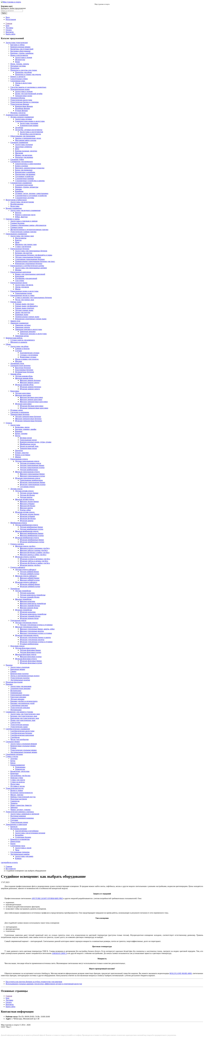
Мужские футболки (28, 518)
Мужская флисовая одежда (26, 659)
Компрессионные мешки (20, 47)
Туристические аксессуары (21, 100)
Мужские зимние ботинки (30, 387)
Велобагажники (16, 204)
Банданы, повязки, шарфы (25, 429)
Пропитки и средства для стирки (23, 70)
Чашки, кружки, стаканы (20, 810)
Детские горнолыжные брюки (32, 465)
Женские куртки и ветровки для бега (35, 548)
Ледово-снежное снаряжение (22, 117)
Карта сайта (10, 34)
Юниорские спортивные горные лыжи (30, 319)
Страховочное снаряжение (21, 183)
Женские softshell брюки (29, 578)
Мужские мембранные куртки (32, 542)
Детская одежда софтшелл (25, 569)
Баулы (12, 761)
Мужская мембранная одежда (27, 538)
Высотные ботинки (23, 368)
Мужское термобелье (23, 610)
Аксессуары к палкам (23, 91)
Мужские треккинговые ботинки (28, 421)
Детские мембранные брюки (31, 527)
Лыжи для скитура (22, 312)
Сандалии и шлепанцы (19, 412)
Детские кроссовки (23, 393)
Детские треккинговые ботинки (28, 416)
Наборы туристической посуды (23, 797)
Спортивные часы (17, 846)
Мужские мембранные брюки (32, 540)
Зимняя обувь (15, 374)
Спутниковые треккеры (20, 852)
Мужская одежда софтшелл (26, 582)
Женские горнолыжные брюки (32, 474)
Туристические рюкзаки (20, 708)
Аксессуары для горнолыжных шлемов (31, 268)
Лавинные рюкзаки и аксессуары (28, 329)
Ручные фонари (21, 111)
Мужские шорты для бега (30, 565)
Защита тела (15, 321)
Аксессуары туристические (17, 43)
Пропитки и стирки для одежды (28, 74)
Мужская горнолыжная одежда (27, 478)
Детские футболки (27, 495)
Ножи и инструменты (19, 55)
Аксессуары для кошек (29, 123)
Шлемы (18, 270)
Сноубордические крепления (22, 735)
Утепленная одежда (18, 620)
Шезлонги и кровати (18, 342)
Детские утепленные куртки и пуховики (36, 625)
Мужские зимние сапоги (30, 389)
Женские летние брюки (29, 501)
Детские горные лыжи (24, 310)
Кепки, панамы (21, 433)
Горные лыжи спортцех (24, 308)
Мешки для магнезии (23, 155)
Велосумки (14, 206)
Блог (7, 26)
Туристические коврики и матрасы (20, 812)
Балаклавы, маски (22, 427)
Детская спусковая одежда (30, 463)
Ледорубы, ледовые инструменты (28, 130)
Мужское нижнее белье (29, 618)
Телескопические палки (20, 89)
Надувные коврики (18, 816)
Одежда (9, 423)
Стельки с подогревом (29, 355)
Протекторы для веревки (25, 174)
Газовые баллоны (17, 223)
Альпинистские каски (24, 185)
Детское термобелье (23, 591)
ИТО (17, 149)
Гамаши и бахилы (22, 348)
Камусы (18, 240)
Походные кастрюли (18, 799)
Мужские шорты (26, 521)
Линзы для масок (22, 287)
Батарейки (19, 835)
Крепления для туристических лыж (24, 718)
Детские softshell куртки (29, 574)
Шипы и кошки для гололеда (26, 359)
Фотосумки (15, 784)
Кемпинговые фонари (24, 106)
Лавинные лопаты (22, 327)
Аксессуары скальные (24, 145)
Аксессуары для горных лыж (22, 236)
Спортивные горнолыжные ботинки (30, 259)
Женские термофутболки (30, 606)
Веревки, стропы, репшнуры (26, 187)
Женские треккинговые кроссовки (34, 402)
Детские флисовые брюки (30, 650)
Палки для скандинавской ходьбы (28, 94)
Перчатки (19, 450)
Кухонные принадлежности (21, 793)
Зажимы (18, 189)
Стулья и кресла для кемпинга (22, 340)
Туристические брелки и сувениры (24, 102)
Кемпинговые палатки (19, 674)
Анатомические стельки (29, 353)
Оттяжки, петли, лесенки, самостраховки (31, 193)
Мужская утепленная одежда (26, 635)
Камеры (18, 858)
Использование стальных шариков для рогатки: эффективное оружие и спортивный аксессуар (44, 984)
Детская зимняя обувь (24, 376)
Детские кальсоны (27, 593)
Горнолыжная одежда (19, 459)
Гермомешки (20, 767)
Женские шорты (26, 508)
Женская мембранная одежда (26, 531)
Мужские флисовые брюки (31, 661)
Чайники (14, 807)
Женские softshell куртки (30, 580)
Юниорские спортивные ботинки (28, 264)
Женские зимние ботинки (30, 380)
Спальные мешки (13, 742)
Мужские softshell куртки (30, 586)
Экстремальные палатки (20, 680)
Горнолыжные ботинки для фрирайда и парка (33, 255)
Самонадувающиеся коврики (22, 818)
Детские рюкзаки (17, 699)
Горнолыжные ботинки (19, 249)
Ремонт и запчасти (17, 77)
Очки (17, 85)
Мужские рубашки (27, 516)
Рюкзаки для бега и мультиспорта (23, 701)
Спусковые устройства (24, 176)
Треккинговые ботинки (19, 414)
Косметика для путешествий (21, 49)
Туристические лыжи (19, 727)
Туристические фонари (19, 104)
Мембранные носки (28, 444)
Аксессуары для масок (24, 285)
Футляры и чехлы (17, 786)
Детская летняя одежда (24, 491)
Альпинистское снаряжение (17, 115)
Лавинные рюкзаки (28, 331)
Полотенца (14, 68)
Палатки (9, 665)
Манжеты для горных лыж (26, 244)
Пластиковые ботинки (24, 370)
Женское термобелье (23, 599)
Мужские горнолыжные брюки (32, 482)
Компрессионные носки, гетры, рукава (35, 442)
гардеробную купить (9, 862)
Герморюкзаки (16, 693)
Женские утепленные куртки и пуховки (36, 633)
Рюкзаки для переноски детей (22, 703)
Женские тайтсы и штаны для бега (34, 550)
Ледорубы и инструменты (30, 134)
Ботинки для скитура (23, 253)
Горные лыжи (15, 302)
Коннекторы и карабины (25, 172)
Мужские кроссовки (23, 404)
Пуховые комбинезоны (29, 644)
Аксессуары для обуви (19, 346)
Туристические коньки (19, 725)
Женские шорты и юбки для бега (33, 555)
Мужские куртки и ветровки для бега (35, 559)
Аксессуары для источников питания (30, 833)
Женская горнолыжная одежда (27, 472)
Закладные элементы (23, 147)
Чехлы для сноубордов (19, 739)
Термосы (13, 803)
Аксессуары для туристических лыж (25, 714)
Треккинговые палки (23, 96)
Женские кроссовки (23, 395)
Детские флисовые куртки (30, 652)
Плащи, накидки (22, 453)
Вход (8, 17)
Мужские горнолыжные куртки (32, 484)
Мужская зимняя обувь (24, 385)
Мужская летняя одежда (24, 512)
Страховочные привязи (24, 179)
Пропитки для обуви (23, 72)
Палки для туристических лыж (22, 720)
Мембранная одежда (18, 523)
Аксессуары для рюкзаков (20, 686)
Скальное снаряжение (19, 142)
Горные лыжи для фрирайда (26, 306)
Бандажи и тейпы (17, 45)
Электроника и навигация (16, 824)
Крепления (19, 276)
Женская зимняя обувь (24, 378)
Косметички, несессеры (19, 771)
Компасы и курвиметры (20, 839)
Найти (4, 13)
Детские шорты (26, 497)
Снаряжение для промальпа (21, 162)
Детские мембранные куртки (31, 529)
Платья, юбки (25, 510)
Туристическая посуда (14, 788)
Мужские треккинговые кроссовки (34, 408)
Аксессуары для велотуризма (22, 202)
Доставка (9, 28)
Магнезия (19, 153)
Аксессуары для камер (24, 856)
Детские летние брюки (29, 493)
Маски (17, 289)
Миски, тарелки (16, 795)
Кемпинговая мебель (14, 338)
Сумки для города (17, 780)
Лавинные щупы (22, 336)
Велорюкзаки (15, 691)
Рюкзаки (9, 684)
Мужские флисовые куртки (31, 663)
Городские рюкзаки (18, 697)
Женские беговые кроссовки (31, 397)
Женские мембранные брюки (31, 533)
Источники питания (18, 829)
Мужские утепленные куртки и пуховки (36, 642)
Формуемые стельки (28, 357)
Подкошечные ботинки (24, 372)
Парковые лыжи (21, 315)
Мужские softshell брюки (30, 584)
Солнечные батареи (23, 837)
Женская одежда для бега (25, 546)
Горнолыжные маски (18, 283)
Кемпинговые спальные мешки (23, 746)
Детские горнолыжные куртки (32, 467)
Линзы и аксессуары (23, 83)
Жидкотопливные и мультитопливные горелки (29, 230)
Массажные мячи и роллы (25, 140)
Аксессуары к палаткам (19, 667)
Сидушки (14, 820)
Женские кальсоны (27, 601)
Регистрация (11, 19)
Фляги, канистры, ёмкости (21, 805)
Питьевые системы (18, 66)
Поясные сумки (16, 778)
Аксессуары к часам (23, 848)
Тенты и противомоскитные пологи (24, 676)
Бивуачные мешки (17, 669)
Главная (9, 23)
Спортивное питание (14, 754)
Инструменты (20, 238)
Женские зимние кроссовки (31, 399)
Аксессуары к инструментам (31, 132)
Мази (17, 242)
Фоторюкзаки (15, 710)
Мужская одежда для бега (25, 557)
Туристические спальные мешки (23, 750)
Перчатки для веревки (24, 157)
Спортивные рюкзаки (19, 705)
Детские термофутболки (29, 597)
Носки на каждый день (29, 446)
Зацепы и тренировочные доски (28, 138)
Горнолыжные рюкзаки (19, 695)
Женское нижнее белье (29, 608)
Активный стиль (17, 363)
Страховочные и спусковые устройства (31, 196)
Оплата (9, 30)
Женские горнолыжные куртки (32, 476)
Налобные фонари (22, 108)
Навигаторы (15, 841)
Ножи (17, 62)
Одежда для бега (17, 544)
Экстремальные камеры (20, 854)
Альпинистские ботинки (20, 365)
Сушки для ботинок (23, 247)
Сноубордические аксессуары (22, 731)
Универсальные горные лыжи (27, 317)
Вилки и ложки (16, 790)
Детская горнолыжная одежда (27, 461)
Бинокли (13, 827)
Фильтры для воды (18, 113)
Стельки (18, 351)
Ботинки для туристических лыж (23, 716)
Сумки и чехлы (12, 756)
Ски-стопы (19, 281)
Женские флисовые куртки (31, 657)
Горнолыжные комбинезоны (31, 480)
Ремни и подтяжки (22, 455)
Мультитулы (20, 60)
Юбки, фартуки (21, 217)
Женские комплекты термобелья (33, 603)
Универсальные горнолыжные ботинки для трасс (35, 261)
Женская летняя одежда (24, 499)
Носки (17, 436)
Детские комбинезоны (29, 470)
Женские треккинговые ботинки (28, 419)
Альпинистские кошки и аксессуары (30, 121)
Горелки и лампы (13, 219)
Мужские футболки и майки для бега (35, 563)
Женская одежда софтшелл (26, 576)
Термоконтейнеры (17, 98)
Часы (17, 850)
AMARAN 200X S (59, 953)
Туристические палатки (20, 678)
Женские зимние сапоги (29, 382)
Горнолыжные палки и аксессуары (24, 291)
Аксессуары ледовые (23, 119)
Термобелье (15, 589)
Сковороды (14, 801)
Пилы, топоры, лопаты (19, 64)
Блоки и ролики (21, 166)
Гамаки (13, 671)
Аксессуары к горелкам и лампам (23, 221)
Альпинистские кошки (29, 125)
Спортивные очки (17, 81)
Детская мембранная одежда (26, 525)
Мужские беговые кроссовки (31, 406)
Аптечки (13, 759)
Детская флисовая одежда (25, 648)
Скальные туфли (17, 159)
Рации (12, 844)
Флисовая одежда (17, 646)
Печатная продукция (14, 682)
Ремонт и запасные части (25, 215)
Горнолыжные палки (23, 293)
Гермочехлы (20, 769)
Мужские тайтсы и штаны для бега (34, 561)
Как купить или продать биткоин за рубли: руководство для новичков (34, 982)
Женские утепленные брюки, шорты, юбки (37, 629)
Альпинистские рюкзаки (20, 688)
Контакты (10, 32)
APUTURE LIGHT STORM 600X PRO (47, 898)
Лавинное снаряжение (19, 323)
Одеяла (13, 748)
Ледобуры (19, 128)
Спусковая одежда (27, 487)
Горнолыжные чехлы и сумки (22, 295)
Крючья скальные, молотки (26, 151)
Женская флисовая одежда (25, 654)
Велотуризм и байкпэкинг (16, 200)
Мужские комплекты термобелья (33, 614)
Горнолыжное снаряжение (16, 234)
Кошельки (14, 773)
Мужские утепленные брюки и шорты (35, 637)
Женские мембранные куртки (32, 535)
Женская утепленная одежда (26, 627)
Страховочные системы (24, 198)
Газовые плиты (16, 227)
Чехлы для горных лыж (24, 300)
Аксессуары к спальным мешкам (23, 744)
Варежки (18, 431)
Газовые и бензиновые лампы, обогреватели (28, 225)
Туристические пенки (19, 822)
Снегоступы (15, 722)
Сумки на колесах (17, 782)
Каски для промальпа (23, 170)
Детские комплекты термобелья (32, 595)
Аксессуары (15, 425)
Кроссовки (14, 391)
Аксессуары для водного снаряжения (25, 210)
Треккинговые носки (28, 448)
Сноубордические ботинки (21, 733)
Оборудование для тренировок (22, 136)
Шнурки (18, 361)
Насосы (18, 213)
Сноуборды (15, 737)
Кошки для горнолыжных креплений (30, 274)
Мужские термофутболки (30, 616)
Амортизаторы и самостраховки (28, 164)
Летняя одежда (16, 489)
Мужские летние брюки (29, 514)
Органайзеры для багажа (20, 776)
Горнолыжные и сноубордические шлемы (27, 266)
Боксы (12, 763)
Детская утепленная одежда (26, 623)
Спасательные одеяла (19, 79)
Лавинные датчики (23, 325)
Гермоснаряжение (17, 765)
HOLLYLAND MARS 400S (181, 973)
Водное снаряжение (14, 208)
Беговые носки (26, 438)
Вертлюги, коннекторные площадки (29, 168)
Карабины (19, 191)
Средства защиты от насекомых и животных (28, 87)
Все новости (11, 869)
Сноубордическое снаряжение (18, 729)
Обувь (8, 344)
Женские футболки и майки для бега (34, 552)
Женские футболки (27, 506)
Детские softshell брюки (29, 572)
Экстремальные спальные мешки (23, 752)
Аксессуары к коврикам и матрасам (24, 814)
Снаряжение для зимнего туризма (19, 712)
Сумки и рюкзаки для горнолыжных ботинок (33, 298)
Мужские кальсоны (28, 612)
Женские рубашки (27, 504)
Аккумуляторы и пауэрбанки (26, 831)
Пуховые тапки (16, 410)
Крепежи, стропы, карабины (21, 53)
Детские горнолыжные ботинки (28, 257)
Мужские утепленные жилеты (32, 640)
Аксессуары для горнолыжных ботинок (31, 251)
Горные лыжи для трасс (24, 304)
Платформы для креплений (26, 278)
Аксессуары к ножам (23, 57)
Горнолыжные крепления (20, 272)
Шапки (18, 457)
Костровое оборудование (20, 51)
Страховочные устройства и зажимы (30, 181)
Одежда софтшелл (17, 567)
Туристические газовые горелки (23, 232)
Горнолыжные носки (28, 440)
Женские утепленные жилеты (32, 631)
